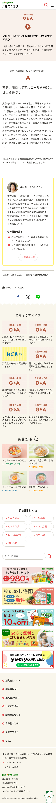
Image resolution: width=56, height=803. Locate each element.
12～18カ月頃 (14, 535)
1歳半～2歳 (39, 535)
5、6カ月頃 (39, 518)
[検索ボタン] (49, 556)
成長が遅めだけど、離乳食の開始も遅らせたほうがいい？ (29, 239)
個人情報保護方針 (9, 783)
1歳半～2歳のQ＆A (12, 275)
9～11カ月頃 (40, 526)
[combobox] (28, 556)
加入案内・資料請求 (10, 779)
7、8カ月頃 (13, 526)
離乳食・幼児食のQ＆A (37, 275)
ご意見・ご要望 (11, 767)
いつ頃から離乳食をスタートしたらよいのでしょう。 (29, 247)
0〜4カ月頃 (13, 518)
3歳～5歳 (12, 543)
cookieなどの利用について (13, 787)
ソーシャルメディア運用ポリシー (16, 791)
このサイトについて (13, 762)
